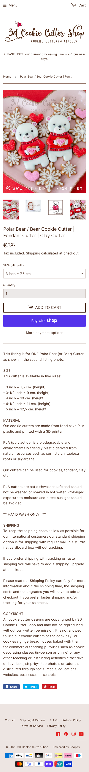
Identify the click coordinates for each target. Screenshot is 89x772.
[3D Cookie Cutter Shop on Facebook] (58, 734)
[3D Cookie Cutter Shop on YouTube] (81, 734)
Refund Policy (71, 720)
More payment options (44, 332)
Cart (81, 5)
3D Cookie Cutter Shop (32, 747)
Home (7, 76)
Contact (10, 720)
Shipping (33, 253)
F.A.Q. (54, 720)
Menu (13, 5)
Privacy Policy (56, 726)
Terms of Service (31, 726)
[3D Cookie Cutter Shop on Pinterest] (66, 734)
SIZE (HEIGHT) (13, 265)
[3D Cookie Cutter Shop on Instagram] (74, 734)
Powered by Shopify (66, 747)
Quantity (9, 285)
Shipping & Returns (33, 720)
